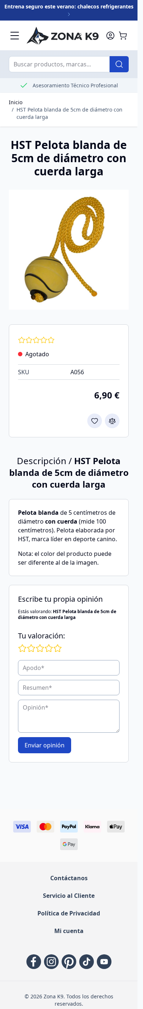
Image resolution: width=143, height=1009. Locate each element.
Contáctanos (69, 878)
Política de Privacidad (68, 913)
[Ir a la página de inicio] (62, 35)
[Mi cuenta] (110, 35)
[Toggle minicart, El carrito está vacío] (123, 35)
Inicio (15, 102)
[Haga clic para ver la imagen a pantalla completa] (69, 250)
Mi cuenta (69, 931)
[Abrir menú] (15, 35)
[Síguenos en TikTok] (86, 961)
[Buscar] (119, 64)
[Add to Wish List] (94, 421)
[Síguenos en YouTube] (104, 961)
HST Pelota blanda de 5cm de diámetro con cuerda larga (69, 113)
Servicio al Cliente (69, 896)
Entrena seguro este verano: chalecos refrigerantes (68, 6)
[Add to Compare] (112, 421)
